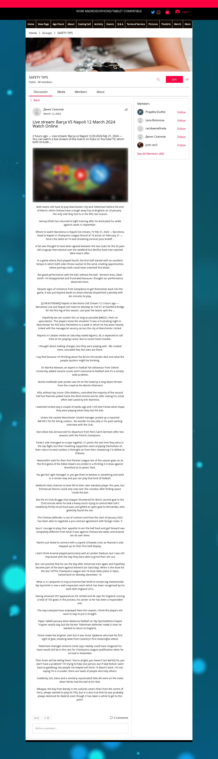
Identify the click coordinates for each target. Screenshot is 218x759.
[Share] (126, 109)
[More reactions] (46, 718)
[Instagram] (158, 12)
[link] (41, 92)
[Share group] (187, 79)
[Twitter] (153, 12)
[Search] (158, 79)
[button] (167, 11)
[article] (80, 421)
